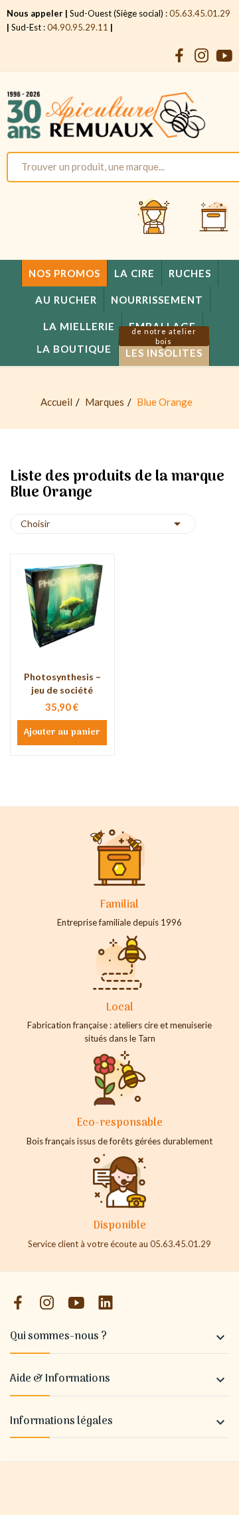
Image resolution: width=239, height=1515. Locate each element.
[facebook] (179, 56)
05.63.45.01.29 (199, 13)
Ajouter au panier (62, 732)
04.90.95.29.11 (77, 27)
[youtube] (224, 56)
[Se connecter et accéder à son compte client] (154, 217)
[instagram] (202, 56)
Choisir (103, 524)
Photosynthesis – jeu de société (62, 683)
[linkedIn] (106, 1303)
